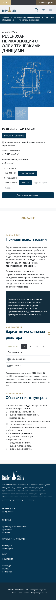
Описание (28, 218)
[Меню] (50, 10)
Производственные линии (14, 527)
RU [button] (4, 2)
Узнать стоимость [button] (14, 135)
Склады (5, 569)
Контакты (7, 572)
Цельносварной (27, 173)
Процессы (7, 530)
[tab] (28, 219)
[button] (36, 10)
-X (30, 346)
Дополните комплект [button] (28, 195)
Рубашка (25, 182)
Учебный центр (46, 2)
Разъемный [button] (10, 173)
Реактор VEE (13, 346)
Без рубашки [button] (11, 182)
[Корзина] (43, 10)
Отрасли (6, 533)
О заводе (6, 566)
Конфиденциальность (39, 593)
